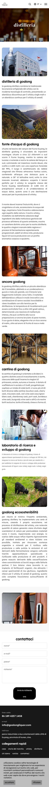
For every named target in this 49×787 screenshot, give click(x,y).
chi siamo (6, 753)
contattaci (24, 753)
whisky (29, 749)
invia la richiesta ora (24, 693)
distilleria (38, 749)
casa (4, 749)
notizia (15, 753)
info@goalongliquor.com (16, 724)
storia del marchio (16, 749)
